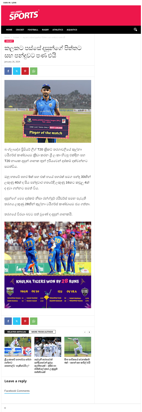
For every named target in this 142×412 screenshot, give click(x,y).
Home (9, 29)
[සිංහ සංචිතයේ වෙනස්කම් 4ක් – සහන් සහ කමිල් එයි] (77, 347)
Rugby (45, 29)
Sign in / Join (9, 2)
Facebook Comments (17, 390)
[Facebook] (8, 71)
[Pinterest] (25, 71)
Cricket (20, 29)
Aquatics (72, 29)
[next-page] (89, 332)
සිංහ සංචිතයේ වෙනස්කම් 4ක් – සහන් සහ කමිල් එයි (77, 361)
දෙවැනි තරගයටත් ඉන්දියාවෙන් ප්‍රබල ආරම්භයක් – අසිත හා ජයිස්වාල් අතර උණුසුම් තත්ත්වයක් (46, 366)
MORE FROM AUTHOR (42, 331)
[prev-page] (85, 332)
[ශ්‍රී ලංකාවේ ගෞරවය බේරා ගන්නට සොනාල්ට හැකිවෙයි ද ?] (17, 347)
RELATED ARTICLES (16, 331)
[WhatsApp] (33, 71)
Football (33, 29)
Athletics (58, 29)
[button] (135, 30)
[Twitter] (16, 71)
